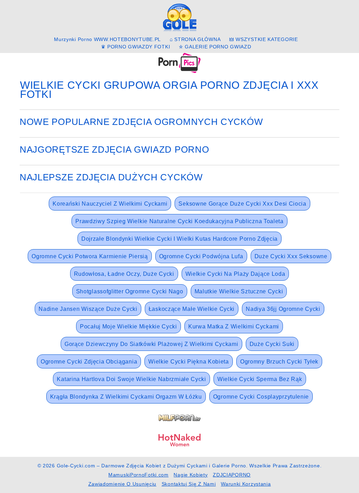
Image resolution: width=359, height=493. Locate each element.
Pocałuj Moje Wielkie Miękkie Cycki (128, 326)
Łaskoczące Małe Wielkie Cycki (192, 309)
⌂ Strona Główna (195, 39)
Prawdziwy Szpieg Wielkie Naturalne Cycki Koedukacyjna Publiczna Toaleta (179, 221)
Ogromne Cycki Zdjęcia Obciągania (89, 362)
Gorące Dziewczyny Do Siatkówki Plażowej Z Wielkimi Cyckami (151, 344)
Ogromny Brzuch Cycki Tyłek (279, 362)
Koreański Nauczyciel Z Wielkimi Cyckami (110, 204)
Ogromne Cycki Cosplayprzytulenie (261, 397)
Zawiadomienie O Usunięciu (122, 484)
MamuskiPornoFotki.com (138, 475)
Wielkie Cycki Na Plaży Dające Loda (235, 274)
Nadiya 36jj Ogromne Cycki (283, 309)
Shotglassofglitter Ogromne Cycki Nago (129, 291)
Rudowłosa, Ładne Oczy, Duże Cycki (124, 274)
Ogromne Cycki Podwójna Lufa (201, 256)
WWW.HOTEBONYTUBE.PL (127, 39)
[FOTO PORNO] (179, 62)
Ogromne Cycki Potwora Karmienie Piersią (90, 256)
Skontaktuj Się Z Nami (189, 484)
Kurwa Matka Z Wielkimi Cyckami (233, 326)
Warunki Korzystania (246, 484)
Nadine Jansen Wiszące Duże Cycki (88, 309)
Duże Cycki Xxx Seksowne (291, 256)
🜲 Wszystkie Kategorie (263, 39)
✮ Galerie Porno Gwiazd (215, 46)
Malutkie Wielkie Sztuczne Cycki (239, 291)
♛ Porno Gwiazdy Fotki (135, 46)
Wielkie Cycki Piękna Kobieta (188, 362)
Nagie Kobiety (191, 475)
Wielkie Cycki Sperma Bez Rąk (259, 379)
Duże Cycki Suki (272, 344)
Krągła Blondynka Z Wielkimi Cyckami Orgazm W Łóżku (126, 397)
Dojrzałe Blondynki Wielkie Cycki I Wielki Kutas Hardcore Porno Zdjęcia (179, 239)
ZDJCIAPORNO (232, 475)
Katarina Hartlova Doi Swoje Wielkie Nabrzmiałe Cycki (131, 379)
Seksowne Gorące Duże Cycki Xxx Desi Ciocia (242, 204)
